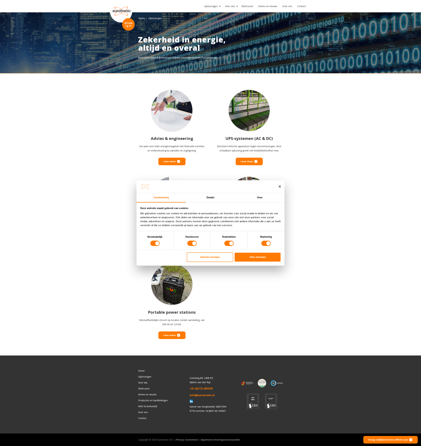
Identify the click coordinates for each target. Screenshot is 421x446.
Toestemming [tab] (161, 197)
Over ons (287, 6)
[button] (211, 6)
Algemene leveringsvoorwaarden (220, 439)
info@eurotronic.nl (202, 395)
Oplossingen (211, 6)
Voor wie (230, 6)
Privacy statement (187, 439)
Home (141, 18)
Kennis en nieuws (267, 6)
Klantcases (247, 6)
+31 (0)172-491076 (201, 388)
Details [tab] (211, 197)
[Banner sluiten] (280, 186)
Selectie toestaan (210, 257)
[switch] (192, 243)
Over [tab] (260, 197)
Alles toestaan (257, 257)
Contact (301, 6)
